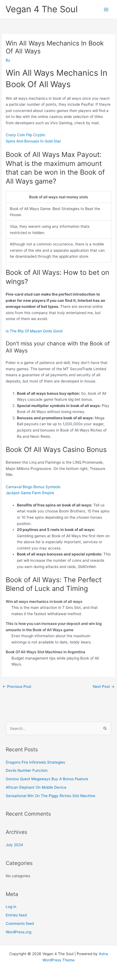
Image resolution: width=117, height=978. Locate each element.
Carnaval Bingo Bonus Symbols (33, 487)
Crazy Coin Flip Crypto (25, 135)
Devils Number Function (27, 770)
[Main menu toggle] (106, 9)
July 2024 (14, 845)
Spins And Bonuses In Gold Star (33, 141)
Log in (11, 906)
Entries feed (16, 915)
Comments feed (20, 923)
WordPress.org (18, 932)
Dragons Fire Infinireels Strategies (35, 762)
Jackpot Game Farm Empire (30, 493)
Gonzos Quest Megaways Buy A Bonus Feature (47, 779)
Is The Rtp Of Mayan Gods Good (34, 331)
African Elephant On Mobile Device (36, 787)
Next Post (104, 686)
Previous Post (16, 686)
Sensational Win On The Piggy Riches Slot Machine (50, 796)
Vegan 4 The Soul (41, 9)
